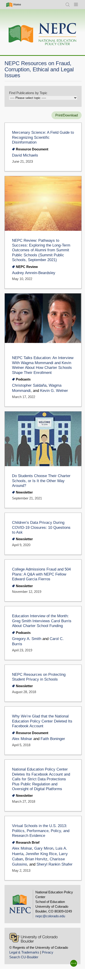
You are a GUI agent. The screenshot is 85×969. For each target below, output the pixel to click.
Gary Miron (43, 848)
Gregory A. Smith (26, 639)
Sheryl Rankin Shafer (54, 864)
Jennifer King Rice (41, 854)
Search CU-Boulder (23, 957)
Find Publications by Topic (28, 93)
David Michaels (25, 155)
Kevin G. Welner (54, 390)
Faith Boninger (53, 739)
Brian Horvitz (36, 859)
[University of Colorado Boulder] (33, 938)
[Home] (43, 34)
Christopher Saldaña (29, 385)
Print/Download (66, 115)
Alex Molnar (22, 739)
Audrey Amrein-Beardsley (33, 273)
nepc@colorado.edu (50, 916)
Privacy (47, 952)
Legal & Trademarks (24, 952)
